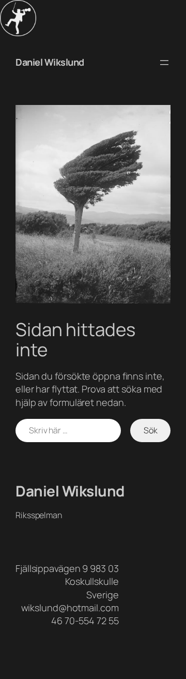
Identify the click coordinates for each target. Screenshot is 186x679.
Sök (151, 430)
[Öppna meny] (164, 62)
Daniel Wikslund (50, 62)
